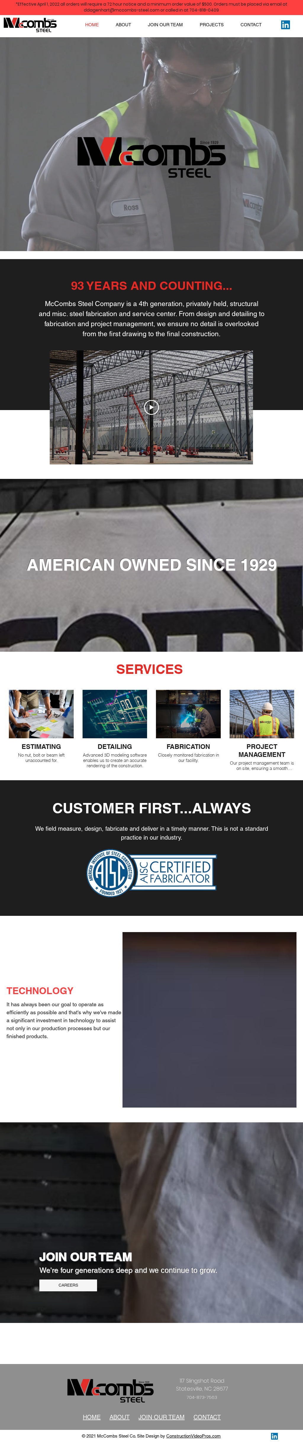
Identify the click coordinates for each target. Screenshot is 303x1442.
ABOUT (119, 1417)
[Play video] (151, 407)
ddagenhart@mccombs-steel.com (121, 10)
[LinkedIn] (285, 24)
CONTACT (207, 1417)
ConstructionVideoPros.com (193, 1435)
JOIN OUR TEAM (161, 1417)
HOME (92, 1417)
